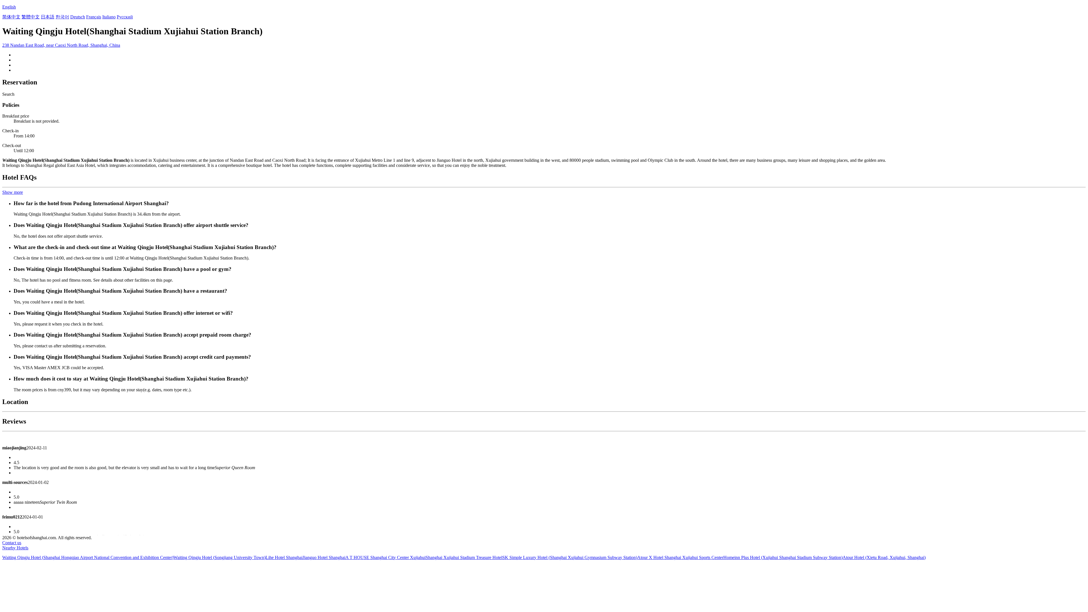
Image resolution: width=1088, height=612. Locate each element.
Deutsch (77, 16)
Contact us (11, 542)
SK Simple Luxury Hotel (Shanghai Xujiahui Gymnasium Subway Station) (569, 557)
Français (93, 16)
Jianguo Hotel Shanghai (324, 557)
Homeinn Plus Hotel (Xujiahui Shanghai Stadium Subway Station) (783, 557)
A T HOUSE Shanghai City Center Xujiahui (385, 557)
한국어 (62, 16)
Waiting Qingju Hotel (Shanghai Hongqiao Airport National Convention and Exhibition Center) (87, 557)
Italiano (109, 16)
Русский (125, 16)
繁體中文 (31, 16)
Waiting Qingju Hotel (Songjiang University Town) (219, 557)
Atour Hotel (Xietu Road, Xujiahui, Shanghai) (884, 557)
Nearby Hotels (15, 547)
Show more (12, 192)
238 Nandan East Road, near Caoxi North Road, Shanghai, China (61, 45)
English (9, 7)
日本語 (47, 16)
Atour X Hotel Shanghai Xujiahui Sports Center (680, 557)
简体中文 (11, 16)
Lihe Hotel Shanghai (284, 557)
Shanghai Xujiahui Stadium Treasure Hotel (464, 557)
